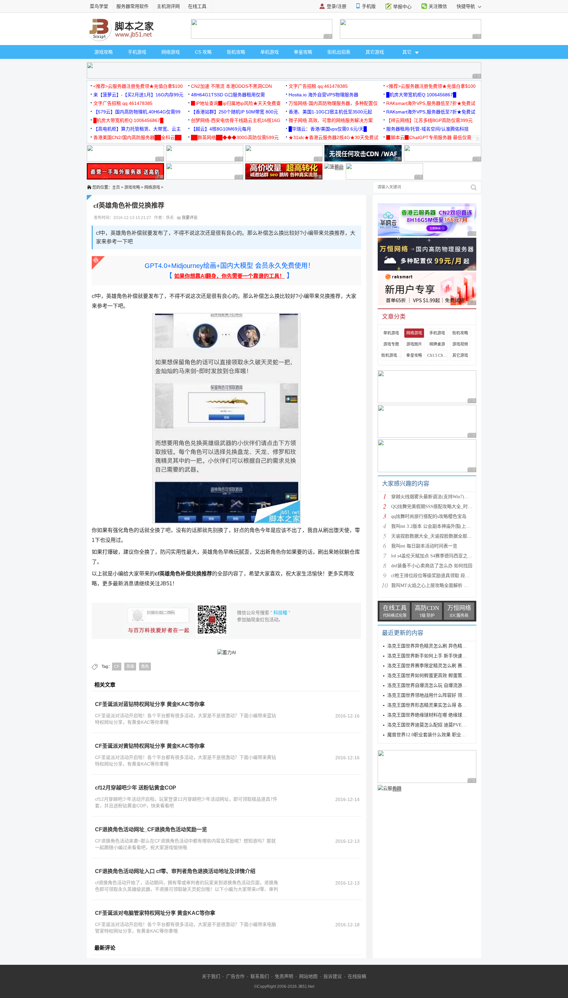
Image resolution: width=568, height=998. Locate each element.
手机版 (369, 6)
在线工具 (197, 6)
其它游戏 (375, 52)
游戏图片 (414, 344)
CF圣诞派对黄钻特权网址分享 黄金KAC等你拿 (150, 746)
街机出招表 (338, 52)
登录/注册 (336, 6)
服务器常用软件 (132, 6)
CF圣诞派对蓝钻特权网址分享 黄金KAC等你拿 (150, 704)
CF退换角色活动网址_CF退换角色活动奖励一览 (151, 829)
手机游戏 (137, 52)
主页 (116, 187)
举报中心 (402, 6)
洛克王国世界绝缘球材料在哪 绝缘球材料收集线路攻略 (443, 715)
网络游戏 (170, 52)
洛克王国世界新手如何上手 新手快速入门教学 (434, 655)
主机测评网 (168, 6)
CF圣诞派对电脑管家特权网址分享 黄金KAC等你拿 (155, 913)
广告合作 (235, 976)
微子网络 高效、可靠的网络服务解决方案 (331, 120)
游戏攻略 (103, 52)
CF (116, 666)
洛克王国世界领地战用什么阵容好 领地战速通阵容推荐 (443, 695)
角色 (145, 666)
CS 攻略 (203, 52)
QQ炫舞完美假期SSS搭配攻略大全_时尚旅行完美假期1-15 (450, 506)
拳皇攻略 (303, 52)
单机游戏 (269, 52)
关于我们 (211, 976)
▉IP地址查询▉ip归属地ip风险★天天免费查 (236, 103)
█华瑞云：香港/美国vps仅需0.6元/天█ (328, 129)
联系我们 (259, 976)
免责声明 (284, 976)
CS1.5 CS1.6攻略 (437, 355)
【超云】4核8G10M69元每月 (221, 129)
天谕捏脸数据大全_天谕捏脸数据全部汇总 (433, 536)
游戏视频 (460, 344)
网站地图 (308, 976)
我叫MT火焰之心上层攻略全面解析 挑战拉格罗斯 (441, 585)
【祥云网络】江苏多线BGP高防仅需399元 (429, 120)
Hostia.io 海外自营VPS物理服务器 (323, 94)
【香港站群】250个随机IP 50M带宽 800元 (234, 111)
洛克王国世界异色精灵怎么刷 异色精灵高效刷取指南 (440, 646)
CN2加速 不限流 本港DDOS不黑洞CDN (231, 86)
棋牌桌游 (437, 344)
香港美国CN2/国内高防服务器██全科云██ (137, 137)
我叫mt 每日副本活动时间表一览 (424, 546)
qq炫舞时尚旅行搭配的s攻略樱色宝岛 (428, 516)
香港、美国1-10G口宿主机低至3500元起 (330, 111)
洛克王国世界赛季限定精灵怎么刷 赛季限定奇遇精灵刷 (443, 665)
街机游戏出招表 (391, 355)
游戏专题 (391, 344)
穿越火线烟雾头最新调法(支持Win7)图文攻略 (437, 496)
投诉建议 (332, 976)
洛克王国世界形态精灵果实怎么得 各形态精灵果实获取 (443, 705)
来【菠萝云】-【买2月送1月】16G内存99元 (138, 94)
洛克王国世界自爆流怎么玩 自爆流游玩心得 (431, 685)
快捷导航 (466, 6)
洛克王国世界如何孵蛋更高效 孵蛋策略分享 (431, 675)
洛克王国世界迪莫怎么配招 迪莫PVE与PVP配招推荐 (440, 724)
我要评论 (189, 217)
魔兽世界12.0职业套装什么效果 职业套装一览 (433, 734)
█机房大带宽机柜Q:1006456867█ (421, 94)
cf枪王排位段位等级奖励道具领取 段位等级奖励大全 (444, 575)
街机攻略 (236, 52)
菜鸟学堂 (99, 6)
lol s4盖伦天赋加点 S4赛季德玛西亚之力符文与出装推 (445, 555)
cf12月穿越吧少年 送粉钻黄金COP (135, 788)
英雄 (130, 666)
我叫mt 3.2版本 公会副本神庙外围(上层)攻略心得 (441, 526)
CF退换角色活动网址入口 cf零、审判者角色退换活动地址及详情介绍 (175, 871)
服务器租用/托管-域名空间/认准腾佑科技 (427, 129)
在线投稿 (357, 976)
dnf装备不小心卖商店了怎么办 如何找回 (431, 565)
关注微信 (438, 6)
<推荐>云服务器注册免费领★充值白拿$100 (138, 86)
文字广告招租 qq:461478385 (318, 86)
